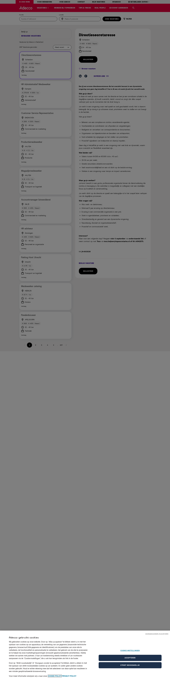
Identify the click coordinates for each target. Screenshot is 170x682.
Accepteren (130, 658)
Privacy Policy (69, 676)
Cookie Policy (54, 676)
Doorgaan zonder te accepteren (156, 634)
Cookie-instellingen (130, 650)
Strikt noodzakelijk (130, 665)
